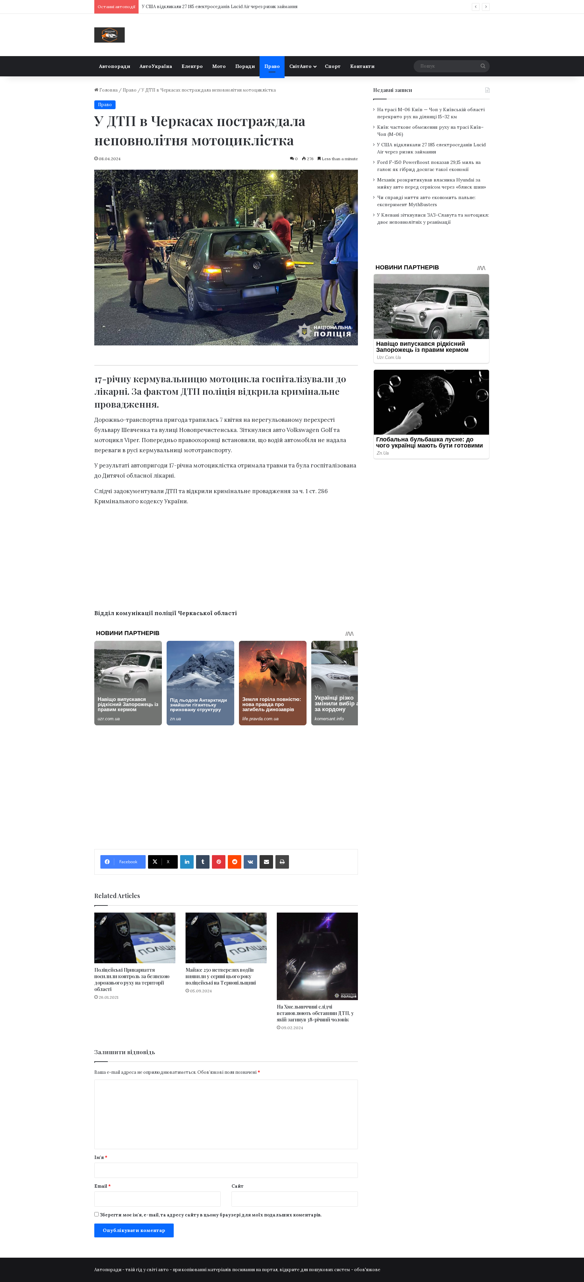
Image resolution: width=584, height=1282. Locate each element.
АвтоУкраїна (156, 66)
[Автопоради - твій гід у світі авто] (109, 35)
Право (272, 66)
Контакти (362, 66)
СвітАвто (300, 66)
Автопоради (114, 66)
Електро (192, 66)
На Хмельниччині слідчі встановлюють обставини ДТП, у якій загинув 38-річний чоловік (315, 1013)
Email (102, 1186)
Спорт (333, 66)
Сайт (238, 1186)
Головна (108, 90)
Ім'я (100, 1157)
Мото (219, 66)
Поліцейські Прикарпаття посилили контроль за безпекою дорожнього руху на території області (131, 979)
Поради (245, 66)
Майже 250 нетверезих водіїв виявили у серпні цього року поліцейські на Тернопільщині (221, 976)
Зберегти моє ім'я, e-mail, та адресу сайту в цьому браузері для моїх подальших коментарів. (210, 1215)
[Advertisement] (226, 559)
